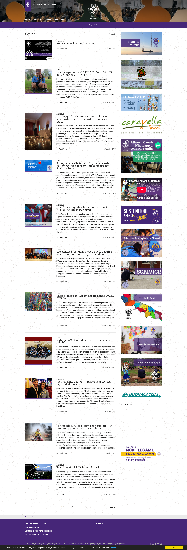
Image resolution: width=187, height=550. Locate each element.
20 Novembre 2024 (109, 282)
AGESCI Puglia (50, 4)
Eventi (48, 19)
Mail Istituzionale (32, 527)
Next (112, 507)
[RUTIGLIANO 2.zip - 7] (38, 350)
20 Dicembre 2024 (109, 102)
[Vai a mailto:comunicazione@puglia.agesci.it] (161, 544)
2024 (95, 25)
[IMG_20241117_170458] (38, 254)
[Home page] (28, 6)
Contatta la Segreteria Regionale (38, 531)
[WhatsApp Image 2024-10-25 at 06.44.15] (38, 388)
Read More (63, 49)
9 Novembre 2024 (109, 367)
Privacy (99, 523)
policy (113, 547)
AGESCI (28, 19)
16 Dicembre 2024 (109, 193)
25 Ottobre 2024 (110, 412)
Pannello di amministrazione (36, 534)
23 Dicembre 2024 (109, 49)
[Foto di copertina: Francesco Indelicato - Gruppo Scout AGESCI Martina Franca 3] (38, 301)
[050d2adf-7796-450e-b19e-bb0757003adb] (38, 215)
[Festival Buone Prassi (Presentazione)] (38, 471)
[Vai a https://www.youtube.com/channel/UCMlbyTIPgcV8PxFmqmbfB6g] (155, 544)
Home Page (37, 4)
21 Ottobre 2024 (110, 453)
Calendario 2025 (60, 19)
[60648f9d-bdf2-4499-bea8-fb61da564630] (38, 131)
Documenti (38, 19)
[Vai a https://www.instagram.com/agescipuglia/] (153, 544)
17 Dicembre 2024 (109, 149)
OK (174, 547)
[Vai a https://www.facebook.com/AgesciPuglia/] (150, 544)
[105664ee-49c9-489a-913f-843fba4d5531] (38, 81)
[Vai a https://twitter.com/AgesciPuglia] (158, 544)
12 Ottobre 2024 (110, 495)
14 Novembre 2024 (109, 326)
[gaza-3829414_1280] (38, 432)
